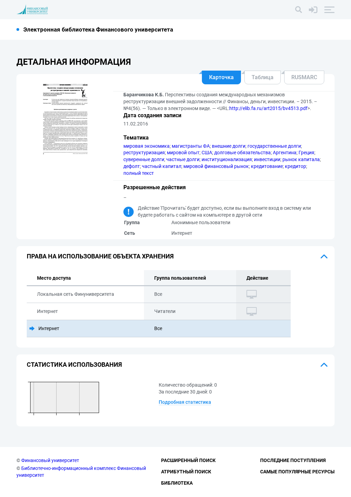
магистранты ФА (191, 146)
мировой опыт (183, 152)
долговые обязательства (242, 152)
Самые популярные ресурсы (297, 471)
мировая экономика (146, 146)
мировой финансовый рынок (216, 166)
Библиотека (177, 483)
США (207, 152)
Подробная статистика (185, 402)
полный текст (138, 173)
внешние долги (228, 146)
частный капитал (161, 166)
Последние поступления (293, 460)
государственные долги (274, 146)
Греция (306, 152)
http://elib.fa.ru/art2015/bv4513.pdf (268, 108)
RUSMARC (304, 77)
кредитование (267, 166)
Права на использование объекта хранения (100, 256)
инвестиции (267, 159)
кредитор (295, 166)
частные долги (182, 159)
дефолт (131, 166)
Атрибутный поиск (186, 471)
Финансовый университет (50, 460)
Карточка (221, 77)
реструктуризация (144, 152)
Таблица (263, 77)
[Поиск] (298, 9)
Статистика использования (74, 364)
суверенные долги (143, 159)
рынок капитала (301, 159)
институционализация (227, 159)
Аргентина (284, 152)
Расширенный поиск (188, 460)
